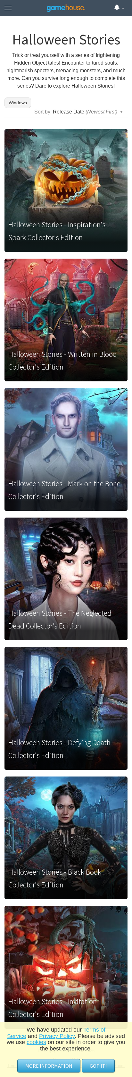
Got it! (98, 1066)
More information (48, 1066)
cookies (36, 1042)
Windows (18, 102)
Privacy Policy (57, 1036)
